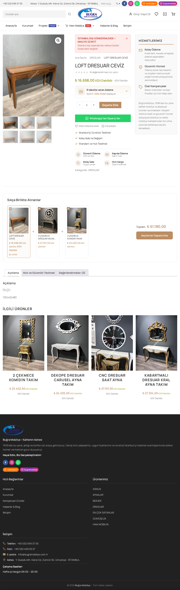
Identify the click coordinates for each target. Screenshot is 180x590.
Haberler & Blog (109, 25)
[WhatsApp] (137, 3)
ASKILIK (97, 489)
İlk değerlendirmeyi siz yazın (104, 72)
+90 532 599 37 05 (27, 543)
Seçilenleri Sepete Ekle (154, 235)
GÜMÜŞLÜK (99, 518)
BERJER (97, 500)
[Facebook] (124, 3)
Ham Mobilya (79, 25)
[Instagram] (130, 3)
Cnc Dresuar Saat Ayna (112, 377)
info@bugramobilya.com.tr (33, 554)
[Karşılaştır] (165, 14)
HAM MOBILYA (101, 524)
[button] (58, 40)
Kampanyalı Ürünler (13, 500)
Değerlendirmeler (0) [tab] (72, 272)
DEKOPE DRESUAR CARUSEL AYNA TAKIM (68, 380)
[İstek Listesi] (156, 14)
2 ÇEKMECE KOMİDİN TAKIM (23, 377)
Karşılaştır (110, 126)
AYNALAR (98, 494)
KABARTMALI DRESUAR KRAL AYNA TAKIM (156, 380)
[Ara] (69, 14)
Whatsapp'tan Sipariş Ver (105, 118)
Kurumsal (27, 25)
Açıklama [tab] (13, 272)
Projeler (47, 25)
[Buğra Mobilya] (90, 14)
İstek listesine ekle (89, 126)
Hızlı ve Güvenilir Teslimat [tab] (39, 272)
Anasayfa (11, 25)
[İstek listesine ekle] (41, 320)
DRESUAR (93, 170)
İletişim (127, 25)
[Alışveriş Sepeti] (173, 14)
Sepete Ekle (110, 105)
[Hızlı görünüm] (41, 334)
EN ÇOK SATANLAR (103, 512)
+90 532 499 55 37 (24, 549)
